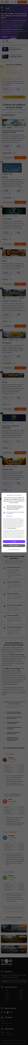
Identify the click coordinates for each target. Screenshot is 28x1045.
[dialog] (14, 522)
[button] (14, 516)
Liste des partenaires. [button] (11, 528)
